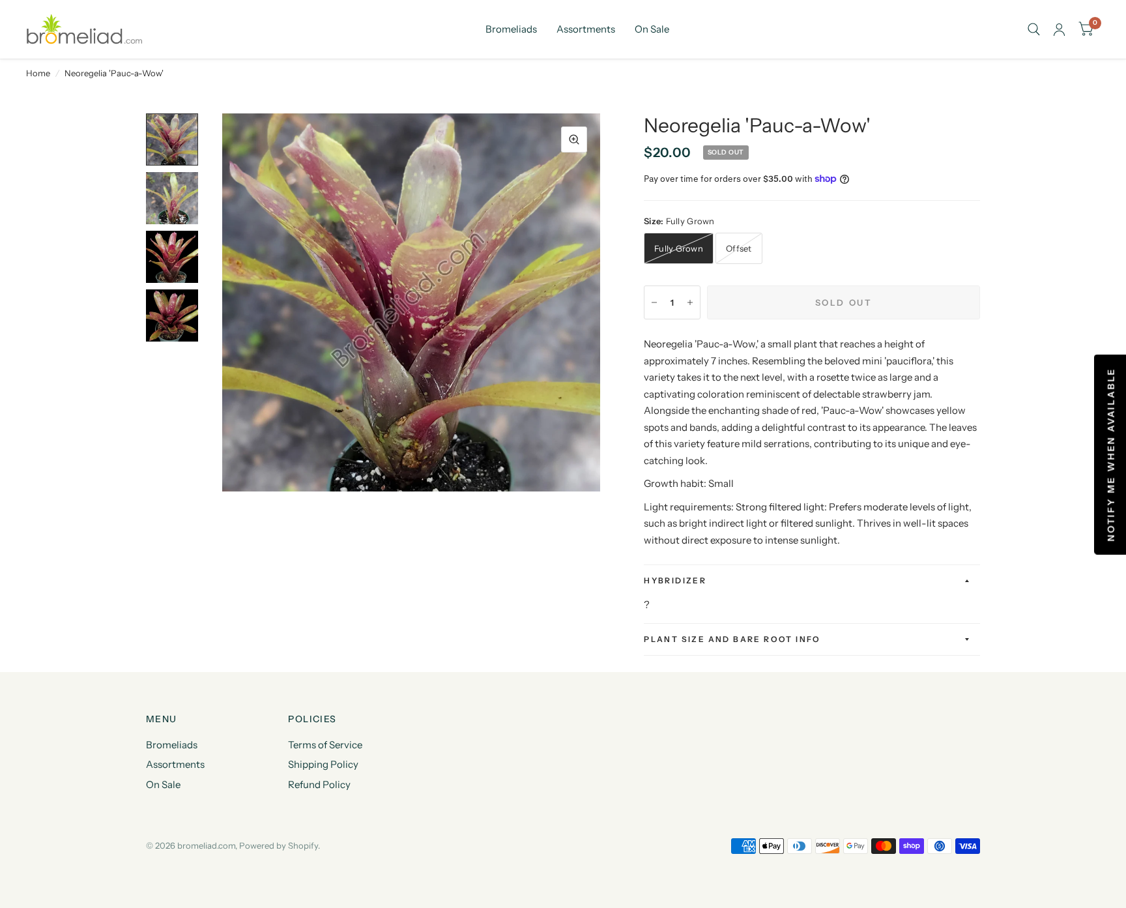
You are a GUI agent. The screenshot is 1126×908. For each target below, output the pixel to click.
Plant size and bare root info (732, 639)
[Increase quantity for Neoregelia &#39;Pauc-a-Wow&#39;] (690, 302)
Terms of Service (325, 745)
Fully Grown (678, 248)
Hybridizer (675, 580)
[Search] (1034, 29)
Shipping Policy (323, 764)
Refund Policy (319, 784)
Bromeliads (511, 29)
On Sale (652, 29)
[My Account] (1059, 29)
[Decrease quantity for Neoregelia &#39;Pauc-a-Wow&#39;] (654, 302)
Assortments (585, 29)
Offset (739, 248)
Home (38, 73)
